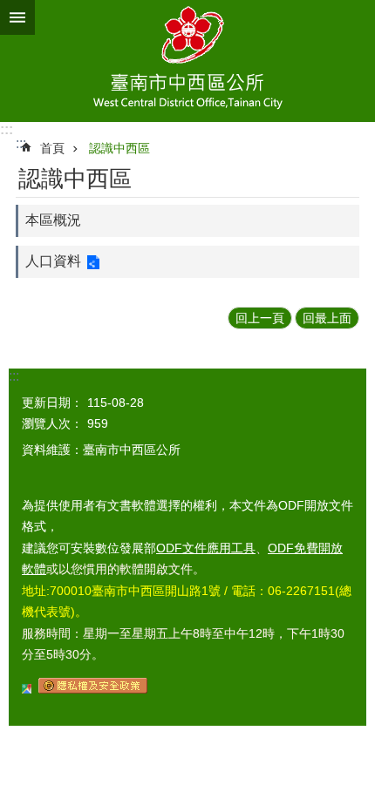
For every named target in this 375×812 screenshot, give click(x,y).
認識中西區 (119, 148)
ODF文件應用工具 (206, 548)
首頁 (52, 148)
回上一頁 (259, 318)
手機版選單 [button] (17, 17)
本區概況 (53, 220)
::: (6, 129)
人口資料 (53, 261)
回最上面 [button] (327, 318)
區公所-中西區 (187, 61)
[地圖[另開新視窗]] (26, 689)
